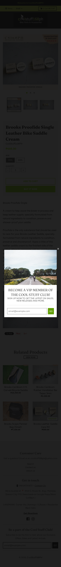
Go (50, 311)
